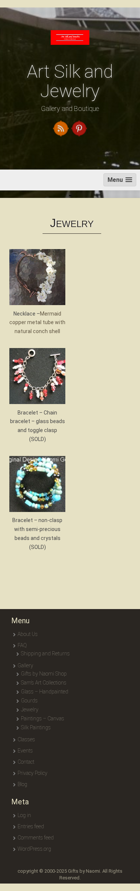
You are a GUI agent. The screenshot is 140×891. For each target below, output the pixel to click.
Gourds (29, 701)
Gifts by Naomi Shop (44, 674)
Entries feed (31, 826)
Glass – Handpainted (44, 692)
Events (25, 751)
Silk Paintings (36, 727)
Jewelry (29, 710)
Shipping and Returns (45, 653)
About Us (28, 634)
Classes (26, 739)
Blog (22, 784)
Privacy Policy (32, 773)
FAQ (22, 645)
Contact (26, 762)
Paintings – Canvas (42, 718)
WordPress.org (34, 849)
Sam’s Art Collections (43, 683)
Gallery (25, 665)
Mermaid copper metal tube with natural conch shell (37, 323)
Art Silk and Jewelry (70, 81)
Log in (24, 815)
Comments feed (36, 838)
